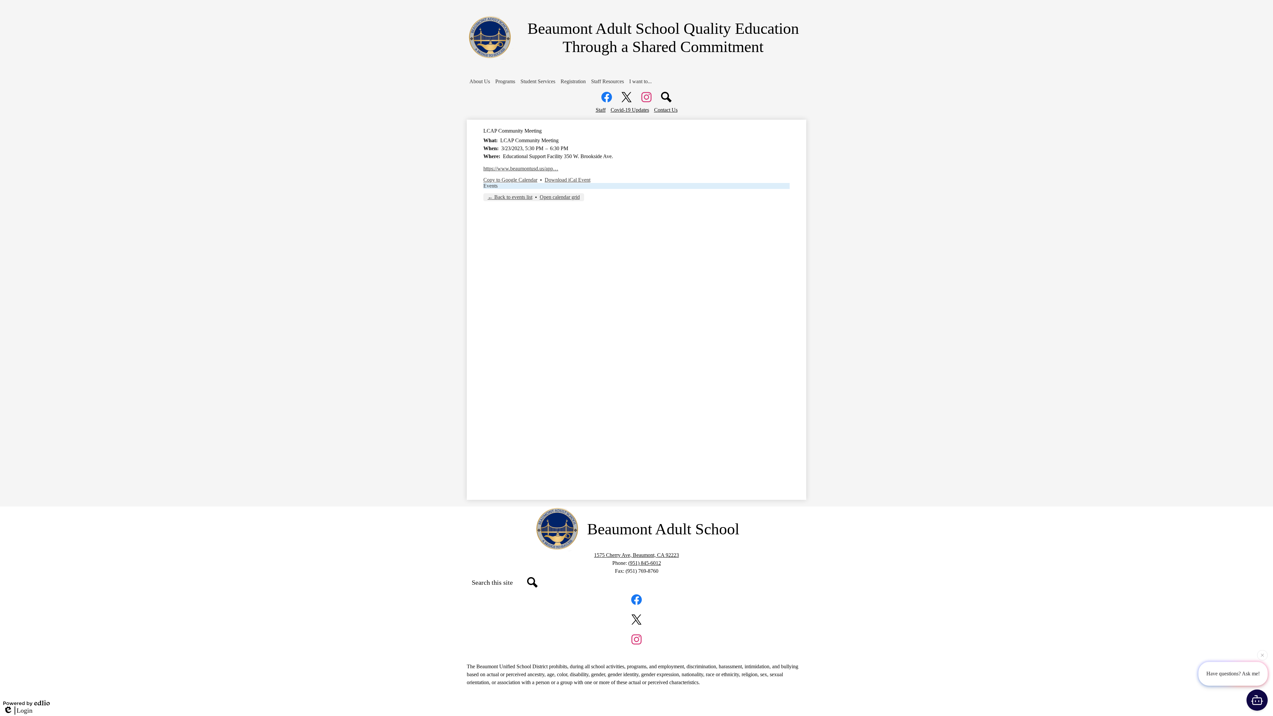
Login (24, 710)
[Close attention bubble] (1262, 653)
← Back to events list (510, 197)
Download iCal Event (567, 180)
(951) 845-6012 (644, 563)
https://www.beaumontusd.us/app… (520, 168)
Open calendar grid (560, 197)
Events (490, 186)
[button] (480, 81)
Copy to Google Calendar (510, 180)
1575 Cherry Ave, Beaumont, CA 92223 (636, 555)
